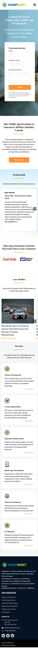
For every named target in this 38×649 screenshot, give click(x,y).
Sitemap (13, 645)
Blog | (9, 645)
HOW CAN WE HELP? (15, 70)
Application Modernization (10, 603)
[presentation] (34, 209)
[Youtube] (12, 636)
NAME (11, 51)
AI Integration (6, 612)
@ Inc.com (21, 588)
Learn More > (29, 389)
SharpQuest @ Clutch (9, 588)
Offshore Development (9, 609)
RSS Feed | (4, 645)
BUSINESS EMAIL (14, 60)
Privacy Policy (12, 97)
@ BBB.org (30, 588)
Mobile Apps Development (10, 606)
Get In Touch (19, 160)
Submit (19, 87)
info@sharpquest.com (12, 628)
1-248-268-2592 (10, 631)
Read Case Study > (9, 338)
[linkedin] (3, 636)
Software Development (9, 597)
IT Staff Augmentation (9, 600)
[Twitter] (8, 636)
